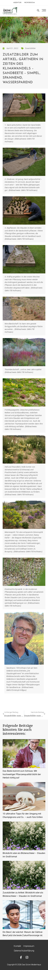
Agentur (17, 2)
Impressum (28, 946)
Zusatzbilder (30, 48)
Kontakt (17, 946)
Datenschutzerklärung (24, 950)
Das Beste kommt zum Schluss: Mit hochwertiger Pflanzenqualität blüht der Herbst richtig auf (22, 774)
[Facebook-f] (21, 957)
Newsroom (29, 2)
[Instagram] (27, 957)
